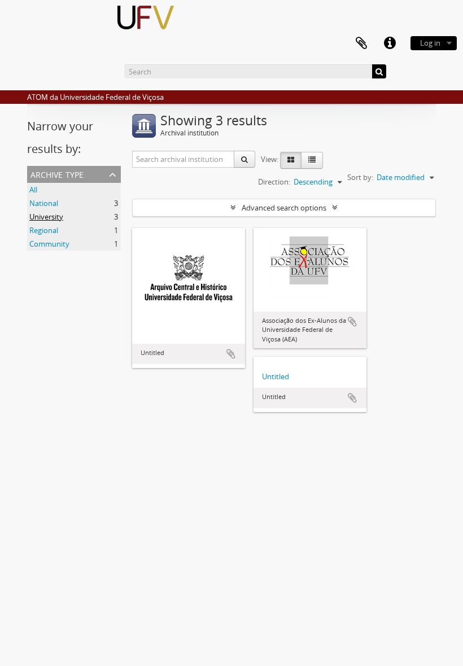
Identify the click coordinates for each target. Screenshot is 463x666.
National (43, 203)
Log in (430, 43)
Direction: (274, 182)
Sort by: (360, 177)
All (33, 190)
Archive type (57, 173)
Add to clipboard (231, 354)
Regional (43, 230)
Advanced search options (284, 208)
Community (49, 244)
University (46, 217)
